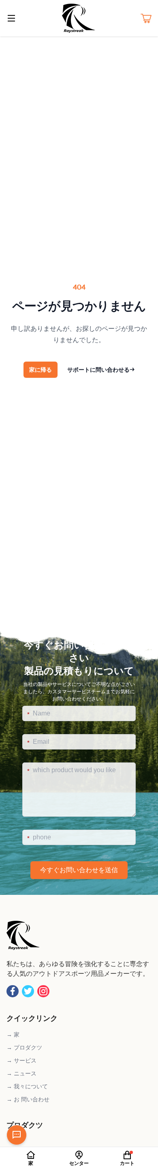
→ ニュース (21, 1073)
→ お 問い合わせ (27, 1099)
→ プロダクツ (24, 1047)
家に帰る (40, 369)
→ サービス (21, 1060)
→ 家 (12, 1034)
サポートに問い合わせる (101, 369)
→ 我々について (27, 1086)
